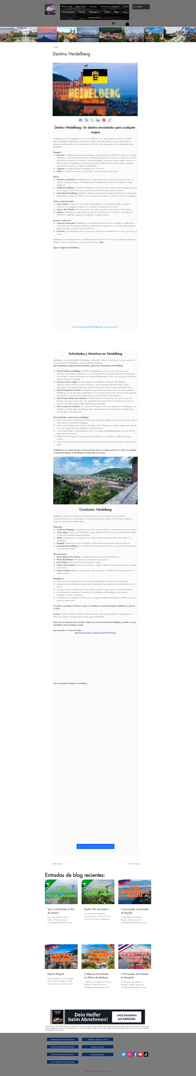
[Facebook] (80, 120)
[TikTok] (146, 1054)
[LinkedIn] (98, 120)
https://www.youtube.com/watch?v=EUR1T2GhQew (95, 633)
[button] (127, 23)
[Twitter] (123, 1054)
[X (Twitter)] (86, 120)
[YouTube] (140, 1054)
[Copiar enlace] (109, 120)
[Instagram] (129, 1054)
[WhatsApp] (92, 120)
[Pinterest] (104, 120)
